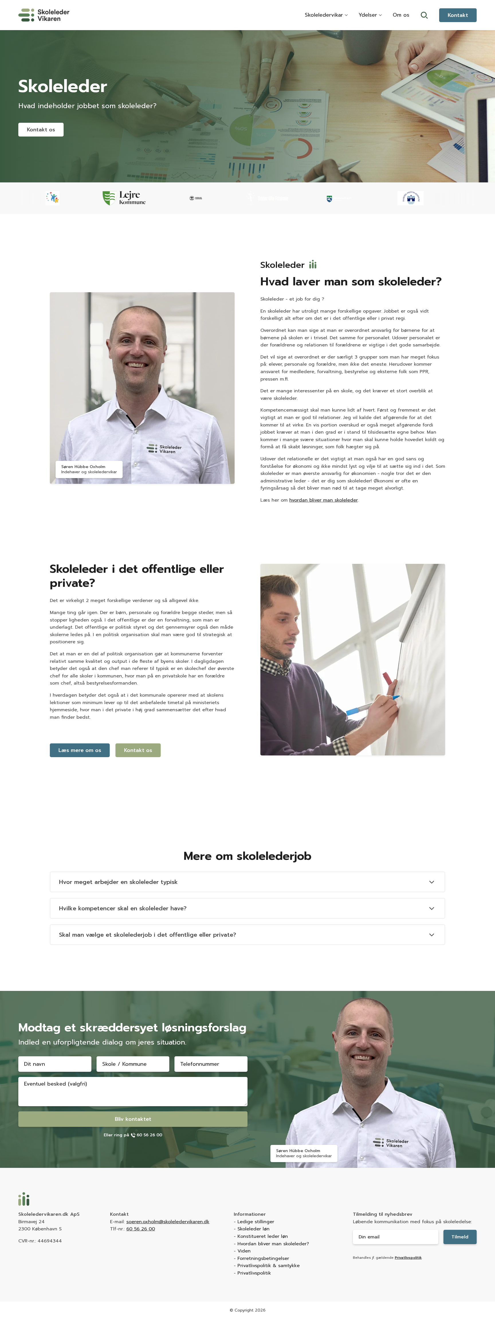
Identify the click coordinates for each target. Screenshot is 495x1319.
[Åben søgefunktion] (424, 15)
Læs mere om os (79, 750)
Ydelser (368, 15)
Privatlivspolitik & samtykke (268, 1265)
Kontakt (458, 15)
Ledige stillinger (255, 1221)
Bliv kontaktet (133, 1119)
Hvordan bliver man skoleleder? (273, 1243)
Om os (401, 15)
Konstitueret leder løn (262, 1236)
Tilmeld (459, 1237)
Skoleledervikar (324, 15)
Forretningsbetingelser (263, 1258)
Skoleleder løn (253, 1229)
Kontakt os (41, 130)
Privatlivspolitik (254, 1273)
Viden (244, 1251)
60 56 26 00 (140, 1229)
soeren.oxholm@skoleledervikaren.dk (167, 1221)
